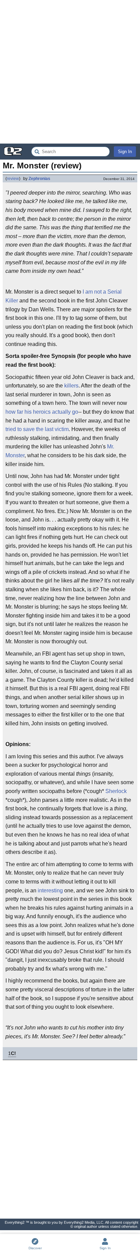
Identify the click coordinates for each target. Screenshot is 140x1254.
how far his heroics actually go (41, 412)
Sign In (125, 151)
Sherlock (116, 791)
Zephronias (39, 178)
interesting (50, 890)
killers (71, 386)
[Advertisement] (70, 72)
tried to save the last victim (37, 429)
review (13, 178)
